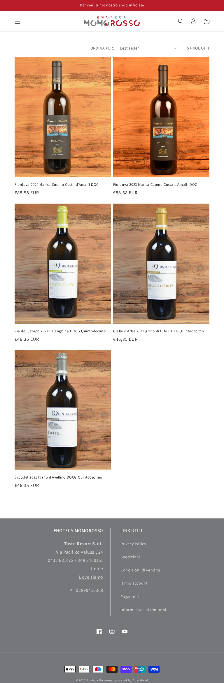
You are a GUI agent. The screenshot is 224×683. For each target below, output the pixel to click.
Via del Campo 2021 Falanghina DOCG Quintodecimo (60, 331)
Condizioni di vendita (140, 570)
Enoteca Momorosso (100, 680)
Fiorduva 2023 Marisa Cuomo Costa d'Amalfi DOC (155, 184)
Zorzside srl (140, 680)
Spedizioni (130, 557)
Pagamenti (130, 596)
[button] (17, 21)
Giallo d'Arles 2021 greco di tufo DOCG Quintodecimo (158, 331)
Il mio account (134, 583)
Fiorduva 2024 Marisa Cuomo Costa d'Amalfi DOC (57, 184)
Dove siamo (91, 577)
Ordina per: (102, 48)
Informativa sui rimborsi (143, 609)
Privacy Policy (133, 543)
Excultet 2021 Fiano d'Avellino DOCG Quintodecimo (58, 477)
